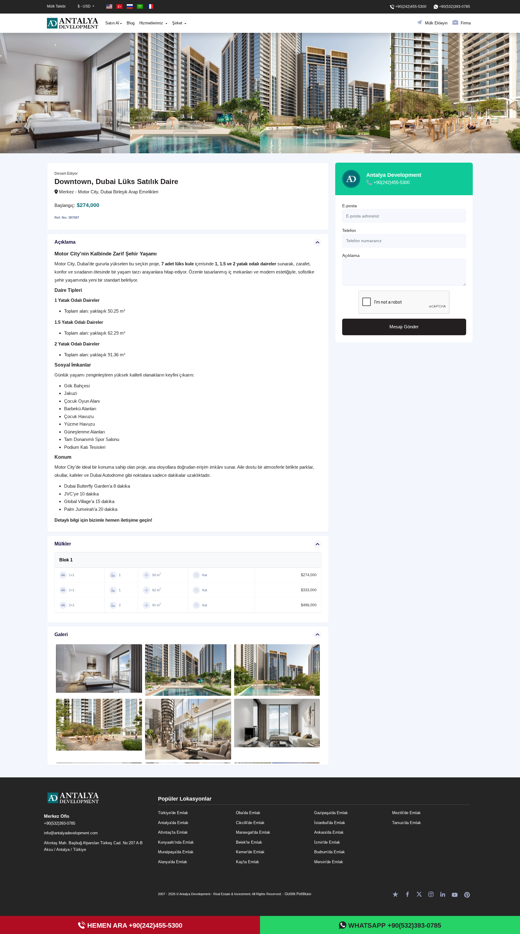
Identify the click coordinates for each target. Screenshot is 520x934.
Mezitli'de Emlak (406, 813)
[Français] (150, 6)
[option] (65, 93)
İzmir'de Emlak (327, 842)
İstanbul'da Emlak (329, 822)
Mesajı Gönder (404, 327)
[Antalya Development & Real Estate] (72, 23)
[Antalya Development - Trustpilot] (395, 894)
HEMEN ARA (133, 925)
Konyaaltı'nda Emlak (176, 842)
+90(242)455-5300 (391, 182)
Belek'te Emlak (249, 842)
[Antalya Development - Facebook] (407, 894)
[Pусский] (130, 6)
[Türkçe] (120, 6)
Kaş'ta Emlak (247, 862)
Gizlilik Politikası (298, 894)
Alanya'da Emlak (172, 862)
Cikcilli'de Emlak (250, 822)
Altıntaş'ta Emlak (173, 832)
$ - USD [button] (84, 6)
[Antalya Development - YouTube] (455, 894)
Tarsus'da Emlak (406, 822)
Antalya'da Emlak (173, 822)
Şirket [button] (178, 23)
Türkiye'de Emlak (173, 813)
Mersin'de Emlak (328, 862)
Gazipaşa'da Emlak (331, 813)
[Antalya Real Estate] (98, 802)
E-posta (349, 205)
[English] (109, 6)
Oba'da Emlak (248, 813)
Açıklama (351, 255)
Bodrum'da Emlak (329, 852)
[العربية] (140, 6)
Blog (131, 23)
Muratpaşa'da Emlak (175, 852)
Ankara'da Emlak (329, 832)
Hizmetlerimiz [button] (151, 23)
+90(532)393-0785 (59, 823)
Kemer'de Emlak (250, 852)
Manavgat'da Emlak (253, 832)
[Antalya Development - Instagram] (431, 894)
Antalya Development (393, 175)
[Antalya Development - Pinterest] (467, 894)
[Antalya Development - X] (419, 894)
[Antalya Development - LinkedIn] (442, 894)
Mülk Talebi (56, 6)
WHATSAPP (393, 925)
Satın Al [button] (112, 23)
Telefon (349, 230)
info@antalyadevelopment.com (71, 833)
